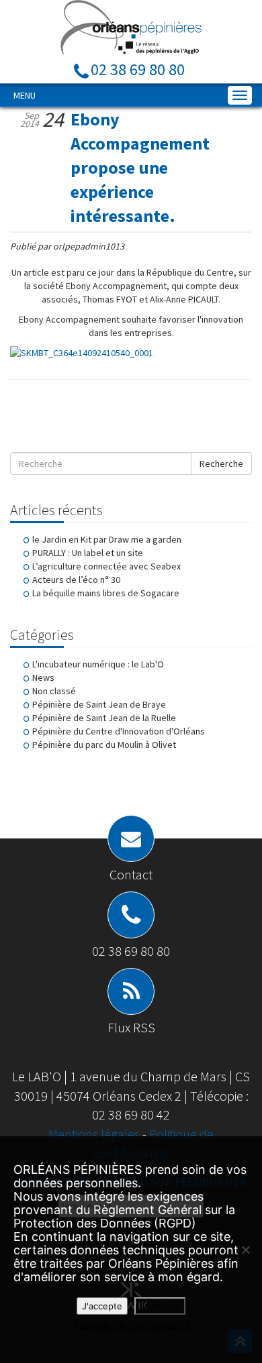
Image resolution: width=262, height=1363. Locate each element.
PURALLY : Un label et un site (87, 553)
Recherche (221, 463)
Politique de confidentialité (131, 1325)
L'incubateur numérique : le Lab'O (98, 664)
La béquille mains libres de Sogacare (105, 593)
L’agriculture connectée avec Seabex (106, 566)
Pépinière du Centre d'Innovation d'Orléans (118, 731)
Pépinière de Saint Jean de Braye (99, 704)
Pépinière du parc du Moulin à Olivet (104, 745)
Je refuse (160, 1306)
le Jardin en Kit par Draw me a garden (106, 539)
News (43, 677)
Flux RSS (131, 1027)
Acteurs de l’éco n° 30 (76, 580)
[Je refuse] (245, 1249)
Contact (131, 874)
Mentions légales (95, 1134)
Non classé (54, 691)
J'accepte (102, 1306)
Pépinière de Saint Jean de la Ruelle (104, 718)
